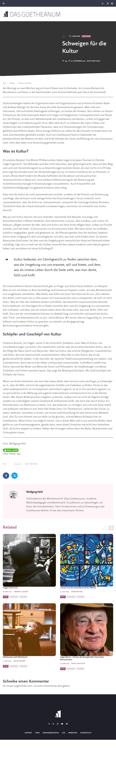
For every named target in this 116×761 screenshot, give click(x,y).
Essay (5, 596)
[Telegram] (66, 724)
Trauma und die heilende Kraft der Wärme (78, 588)
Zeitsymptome (31, 464)
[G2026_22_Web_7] (29, 560)
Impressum (72, 733)
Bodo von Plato (78, 663)
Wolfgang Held (93, 61)
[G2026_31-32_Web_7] (86, 560)
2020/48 (18, 464)
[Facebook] (49, 724)
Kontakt (28, 733)
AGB (63, 733)
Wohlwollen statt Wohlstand (15, 657)
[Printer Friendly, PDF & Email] (11, 450)
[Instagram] (58, 724)
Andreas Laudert (21, 592)
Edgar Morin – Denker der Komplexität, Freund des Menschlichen (82, 658)
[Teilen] (6, 475)
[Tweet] (14, 475)
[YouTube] (62, 724)
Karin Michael (77, 592)
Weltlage (86, 36)
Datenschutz (85, 733)
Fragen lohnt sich (10, 588)
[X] (53, 724)
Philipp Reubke (19, 661)
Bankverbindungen (51, 733)
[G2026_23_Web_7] (29, 629)
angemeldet (20, 686)
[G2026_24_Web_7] (86, 629)
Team (37, 733)
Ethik (63, 668)
